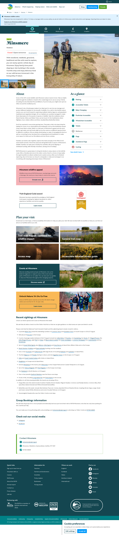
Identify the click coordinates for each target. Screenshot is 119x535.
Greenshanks (92, 340)
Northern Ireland (66, 478)
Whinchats (44, 365)
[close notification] (117, 16)
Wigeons (26, 355)
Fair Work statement (83, 518)
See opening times (33, 53)
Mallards (62, 352)
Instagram (22, 420)
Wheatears (26, 365)
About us (17, 7)
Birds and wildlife (51, 7)
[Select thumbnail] (4, 83)
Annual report (11, 485)
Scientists (37, 475)
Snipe (41, 340)
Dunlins (68, 338)
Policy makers (38, 478)
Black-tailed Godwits (52, 340)
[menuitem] (17, 6)
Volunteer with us (12, 472)
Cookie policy (22, 518)
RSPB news (10, 478)
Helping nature (40, 7)
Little (20, 358)
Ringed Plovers (94, 338)
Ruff (36, 340)
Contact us (10, 488)
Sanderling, (77, 338)
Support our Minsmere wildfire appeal (15, 22)
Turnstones (22, 342)
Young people (38, 485)
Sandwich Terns (68, 332)
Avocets (29, 335)
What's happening (27, 7)
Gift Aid (9, 494)
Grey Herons (57, 345)
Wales (63, 475)
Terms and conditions (12, 518)
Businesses (37, 481)
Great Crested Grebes (31, 358)
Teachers (37, 468)
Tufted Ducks (38, 352)
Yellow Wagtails (29, 368)
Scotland (64, 472)
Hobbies (30, 348)
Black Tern (28, 332)
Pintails (34, 355)
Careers (9, 475)
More (16, 507)
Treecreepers (49, 378)
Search (110, 1)
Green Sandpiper (66, 340)
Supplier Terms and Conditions (52, 518)
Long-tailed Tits (37, 378)
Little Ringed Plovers (25, 340)
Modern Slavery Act (73, 518)
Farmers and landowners (41, 472)
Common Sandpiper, (79, 340)
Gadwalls (71, 352)
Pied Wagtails (42, 368)
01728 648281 (91, 410)
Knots (85, 338)
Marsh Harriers (23, 348)
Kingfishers (22, 361)
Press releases (11, 491)
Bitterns (41, 345)
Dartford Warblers (36, 374)
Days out (62, 7)
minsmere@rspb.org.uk (60, 410)
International (65, 481)
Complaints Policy (39, 518)
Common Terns (56, 332)
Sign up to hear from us (14, 468)
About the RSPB (12, 481)
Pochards (28, 352)
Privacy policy (30, 518)
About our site (64, 518)
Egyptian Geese (57, 355)
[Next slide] (115, 61)
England (63, 468)
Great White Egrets (29, 345)
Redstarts (24, 371)
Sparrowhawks (40, 348)
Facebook (22, 424)
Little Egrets (47, 345)
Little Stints (60, 338)
